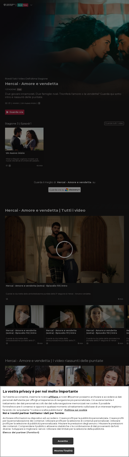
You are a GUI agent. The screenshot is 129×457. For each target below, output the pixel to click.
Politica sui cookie (75, 410)
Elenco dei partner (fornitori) (21, 432)
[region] (64, 421)
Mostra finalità (63, 450)
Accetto (63, 441)
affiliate (53, 396)
